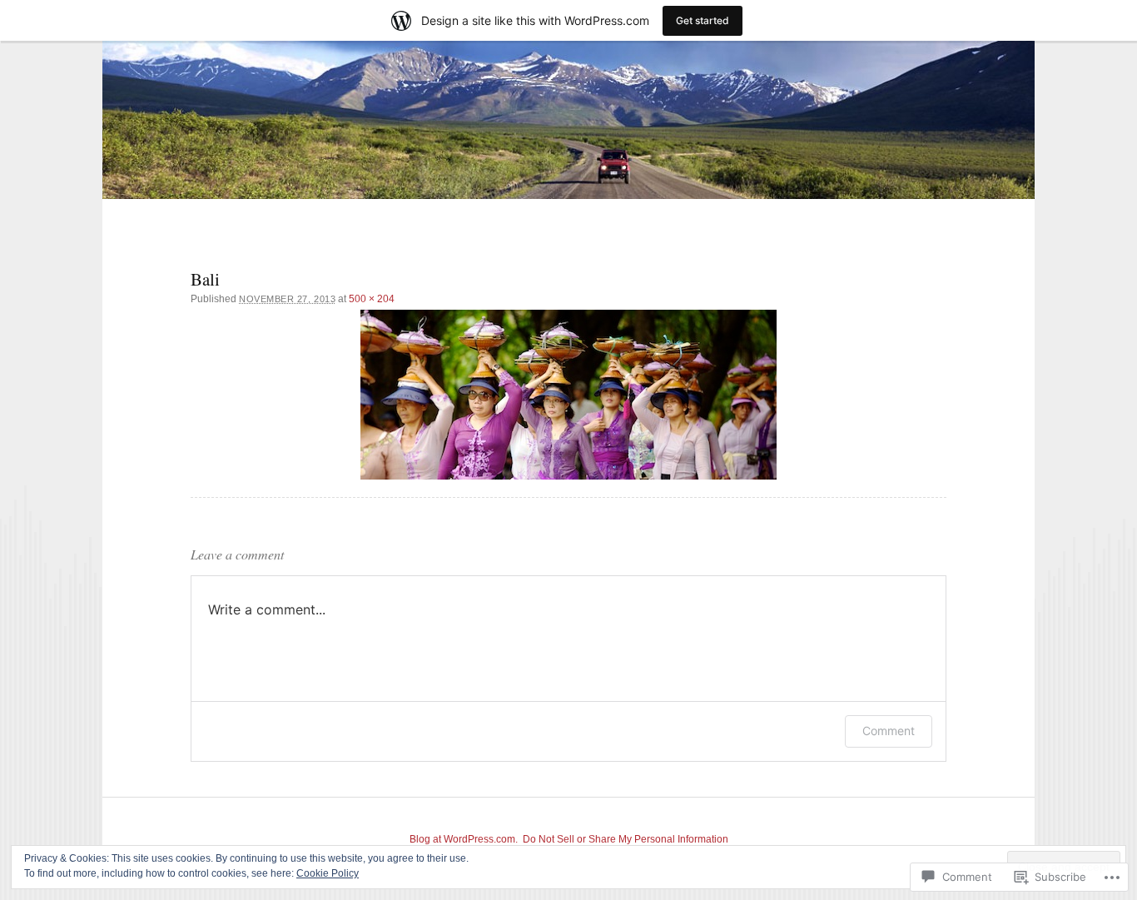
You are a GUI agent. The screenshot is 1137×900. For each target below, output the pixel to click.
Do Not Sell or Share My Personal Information (625, 839)
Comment (888, 730)
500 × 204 (372, 299)
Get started (702, 20)
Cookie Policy (327, 873)
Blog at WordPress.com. (464, 839)
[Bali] (568, 395)
